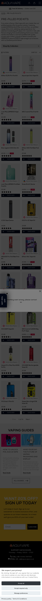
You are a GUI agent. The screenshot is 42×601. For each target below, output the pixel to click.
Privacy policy (6, 599)
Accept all (21, 583)
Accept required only (21, 588)
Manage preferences (21, 593)
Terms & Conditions (19, 599)
